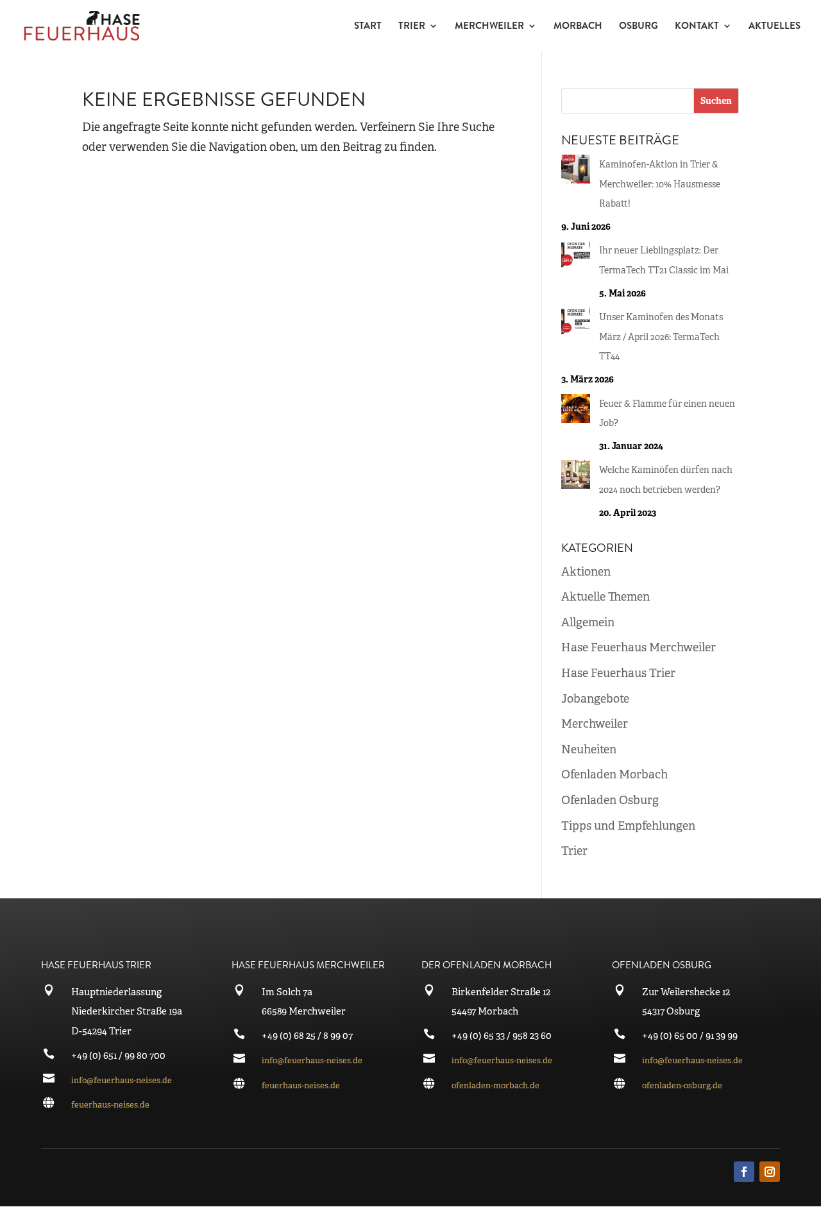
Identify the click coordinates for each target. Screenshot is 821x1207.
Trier (574, 851)
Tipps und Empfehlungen (628, 826)
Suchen (716, 101)
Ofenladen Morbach (614, 774)
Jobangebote (595, 699)
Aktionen (586, 572)
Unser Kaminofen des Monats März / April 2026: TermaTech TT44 (661, 336)
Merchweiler (594, 724)
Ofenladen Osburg (610, 800)
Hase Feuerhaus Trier (618, 673)
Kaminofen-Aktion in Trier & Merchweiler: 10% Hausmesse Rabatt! (659, 183)
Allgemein (587, 622)
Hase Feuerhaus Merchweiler (638, 647)
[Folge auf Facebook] (744, 1171)
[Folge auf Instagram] (769, 1171)
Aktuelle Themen (605, 597)
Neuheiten (588, 749)
